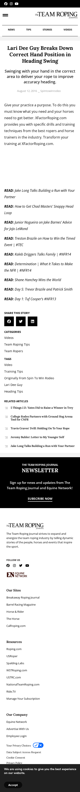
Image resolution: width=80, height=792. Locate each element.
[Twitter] (20, 565)
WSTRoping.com (16, 670)
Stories (47, 29)
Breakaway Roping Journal (22, 597)
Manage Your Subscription (23, 699)
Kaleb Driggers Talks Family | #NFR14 (43, 254)
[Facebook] (5, 3)
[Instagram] (11, 3)
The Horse (12, 619)
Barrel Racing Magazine (21, 604)
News (11, 29)
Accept (13, 785)
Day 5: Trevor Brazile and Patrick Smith (44, 289)
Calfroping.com (16, 626)
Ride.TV (11, 691)
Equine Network (16, 722)
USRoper (11, 656)
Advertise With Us (17, 729)
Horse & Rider (15, 612)
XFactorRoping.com (51, 118)
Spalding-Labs (15, 663)
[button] (9, 321)
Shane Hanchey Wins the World (38, 279)
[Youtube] (16, 3)
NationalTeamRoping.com (22, 684)
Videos (68, 29)
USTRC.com (13, 677)
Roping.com (14, 649)
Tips (28, 29)
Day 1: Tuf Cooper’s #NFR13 (35, 299)
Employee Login (16, 736)
